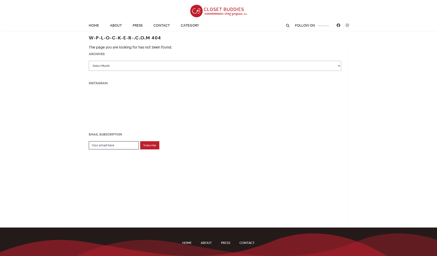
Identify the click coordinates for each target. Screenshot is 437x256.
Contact (161, 25)
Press (137, 25)
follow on (305, 25)
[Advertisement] (123, 183)
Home (94, 25)
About (116, 25)
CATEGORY (190, 25)
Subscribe (149, 145)
